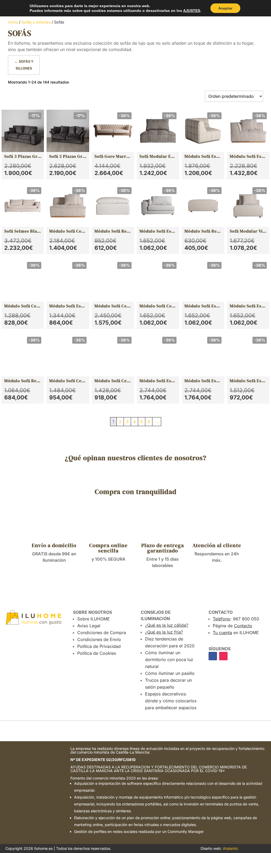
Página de (232, 625)
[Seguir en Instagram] (223, 656)
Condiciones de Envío (99, 639)
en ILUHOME (236, 632)
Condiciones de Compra (101, 632)
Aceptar (225, 8)
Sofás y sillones (36, 22)
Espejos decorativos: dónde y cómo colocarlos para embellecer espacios (170, 700)
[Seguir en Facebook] (213, 656)
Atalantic (230, 848)
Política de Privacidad (99, 646)
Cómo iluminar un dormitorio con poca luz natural (169, 659)
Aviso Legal (88, 625)
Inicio (13, 22)
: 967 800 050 (236, 618)
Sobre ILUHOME (93, 618)
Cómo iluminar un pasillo (170, 673)
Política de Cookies (96, 653)
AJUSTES (191, 10)
